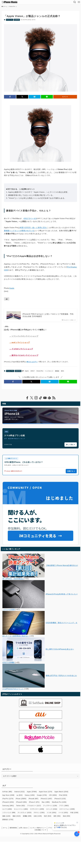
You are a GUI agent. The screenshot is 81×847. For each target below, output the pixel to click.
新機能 (27, 816)
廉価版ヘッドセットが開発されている (19, 231)
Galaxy (30, 795)
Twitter (20, 805)
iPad (63, 795)
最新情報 (16, 19)
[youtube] (45, 398)
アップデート (50, 805)
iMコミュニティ (32, 362)
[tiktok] (40, 398)
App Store (8, 795)
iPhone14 (8, 802)
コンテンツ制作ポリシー (38, 828)
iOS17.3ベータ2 (30, 218)
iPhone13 (60, 798)
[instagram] (36, 398)
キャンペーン (21, 809)
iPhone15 (21, 802)
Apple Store (45, 791)
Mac (46, 802)
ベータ (63, 812)
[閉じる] (77, 822)
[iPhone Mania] (10, 2)
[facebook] (27, 398)
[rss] (54, 398)
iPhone (21, 798)
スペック (51, 809)
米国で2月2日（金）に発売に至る (33, 227)
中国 (74, 812)
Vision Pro (10, 19)
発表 (66, 816)
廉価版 (57, 371)
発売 (62, 371)
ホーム (5, 828)
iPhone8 (33, 798)
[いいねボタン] (6, 299)
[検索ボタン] (75, 2)
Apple (11, 288)
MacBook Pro (59, 802)
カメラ (7, 809)
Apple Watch (61, 791)
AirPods (7, 791)
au (19, 795)
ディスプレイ (24, 812)
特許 (47, 816)
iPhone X (34, 802)
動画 (17, 816)
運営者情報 (13, 828)
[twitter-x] (32, 398)
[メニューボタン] (79, 2)
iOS (53, 795)
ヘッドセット (49, 371)
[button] (10, 97)
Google (42, 795)
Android (19, 791)
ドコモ (51, 812)
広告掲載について (40, 830)
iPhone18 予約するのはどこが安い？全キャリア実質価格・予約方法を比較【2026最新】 (47, 315)
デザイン (39, 812)
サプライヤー (37, 809)
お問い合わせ (23, 828)
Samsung (8, 805)
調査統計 (7, 819)
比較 (38, 816)
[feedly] (49, 398)
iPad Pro (7, 798)
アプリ (64, 805)
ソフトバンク (8, 812)
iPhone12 (46, 798)
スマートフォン (67, 809)
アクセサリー (34, 805)
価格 (6, 816)
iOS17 (33, 371)
